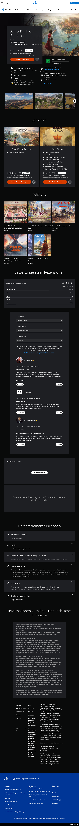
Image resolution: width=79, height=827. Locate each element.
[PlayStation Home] (35, 3)
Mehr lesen (20, 380)
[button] (51, 70)
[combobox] (39, 320)
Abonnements (63, 10)
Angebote (51, 10)
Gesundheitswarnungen (47, 746)
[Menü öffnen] (2, 3)
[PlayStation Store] (11, 9)
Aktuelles (29, 10)
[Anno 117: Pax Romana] (19, 101)
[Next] (74, 101)
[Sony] (74, 826)
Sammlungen (40, 10)
